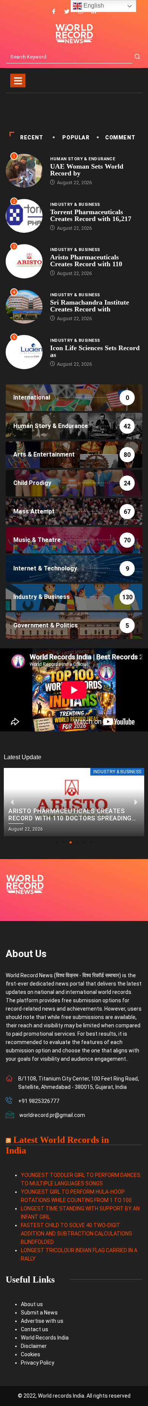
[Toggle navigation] (18, 80)
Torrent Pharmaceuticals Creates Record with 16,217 (90, 215)
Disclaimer (34, 1346)
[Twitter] (66, 12)
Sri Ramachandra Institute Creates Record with (89, 306)
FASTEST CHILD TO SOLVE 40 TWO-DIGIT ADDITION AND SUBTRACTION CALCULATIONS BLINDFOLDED (76, 1233)
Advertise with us (42, 1321)
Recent (31, 137)
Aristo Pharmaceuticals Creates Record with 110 (86, 260)
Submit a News (39, 1313)
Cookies (30, 1354)
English (93, 5)
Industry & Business (75, 204)
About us (32, 1304)
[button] (57, 842)
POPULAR (75, 137)
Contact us (34, 1329)
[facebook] (53, 12)
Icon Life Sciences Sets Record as (95, 351)
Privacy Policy (37, 1363)
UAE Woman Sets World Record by (86, 170)
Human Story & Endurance (82, 158)
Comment (120, 137)
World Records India (45, 1338)
